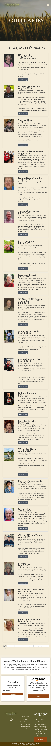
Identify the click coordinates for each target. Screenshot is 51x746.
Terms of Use (26, 744)
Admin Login (32, 744)
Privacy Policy (19, 744)
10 (35, 646)
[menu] (48, 5)
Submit (38, 696)
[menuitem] (25, 719)
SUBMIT (40, 740)
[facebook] (11, 719)
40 (44, 646)
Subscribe (13, 694)
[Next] (47, 646)
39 (41, 646)
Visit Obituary (23, 80)
